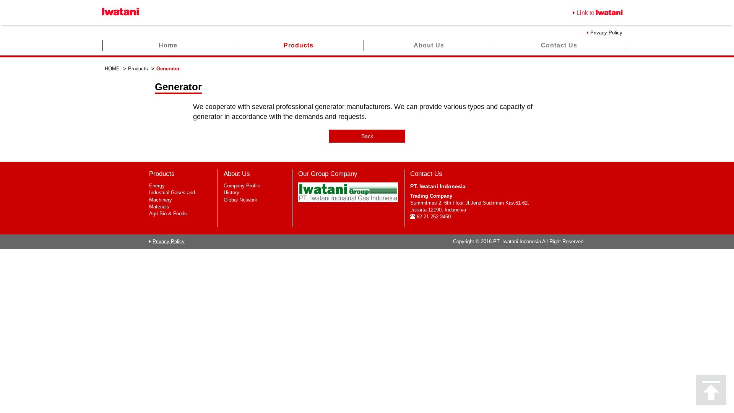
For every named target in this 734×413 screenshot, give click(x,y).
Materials (159, 207)
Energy (157, 186)
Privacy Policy (606, 33)
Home (168, 45)
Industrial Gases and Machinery (172, 196)
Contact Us (559, 45)
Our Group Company (327, 174)
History (231, 192)
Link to (586, 13)
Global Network (240, 200)
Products (298, 45)
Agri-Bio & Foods (168, 213)
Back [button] (367, 136)
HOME (112, 69)
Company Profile (242, 186)
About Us (429, 45)
